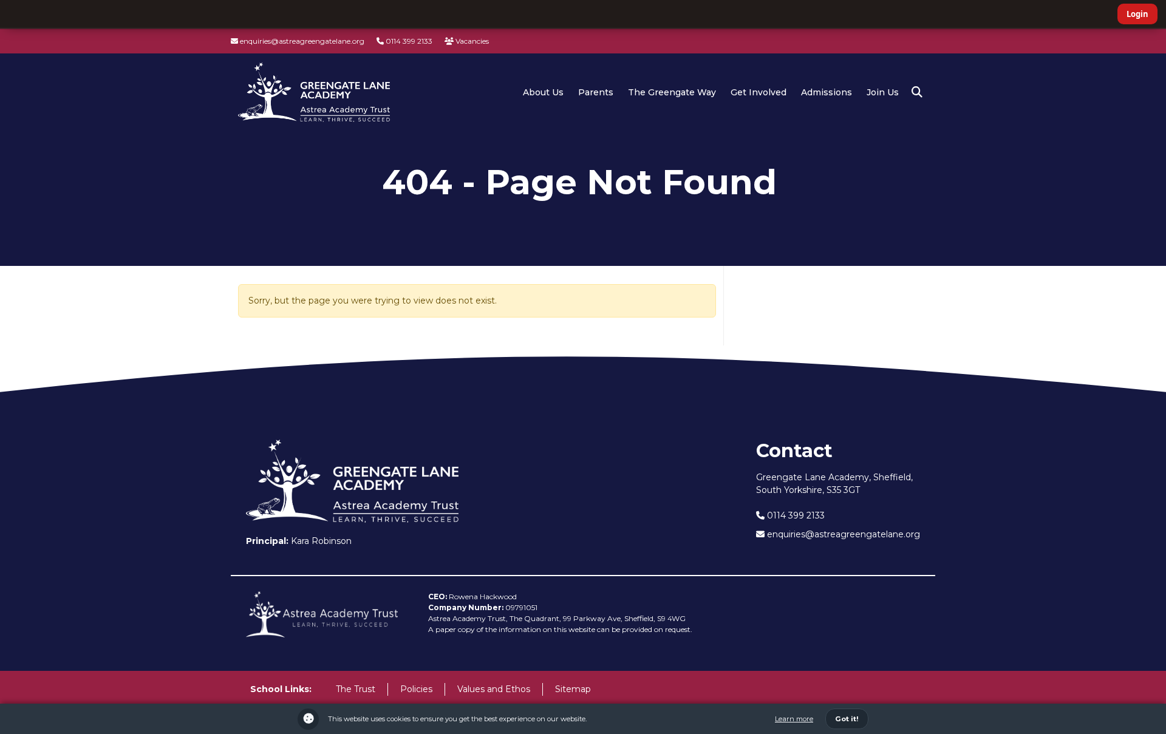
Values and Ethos (493, 689)
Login (1137, 13)
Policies (416, 689)
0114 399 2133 (408, 41)
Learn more (794, 719)
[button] (917, 92)
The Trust (355, 689)
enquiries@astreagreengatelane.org (301, 41)
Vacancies (471, 41)
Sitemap (573, 689)
